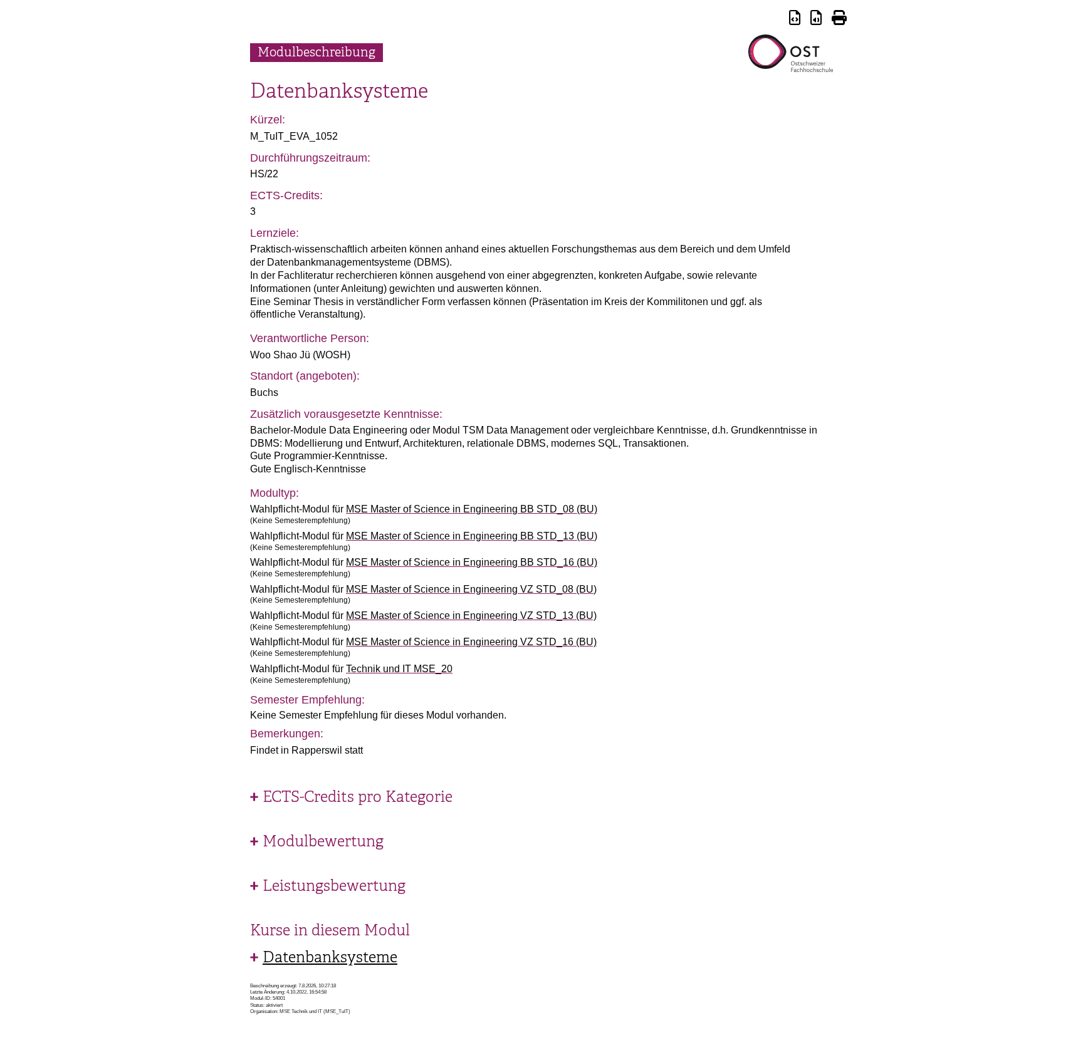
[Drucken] (839, 19)
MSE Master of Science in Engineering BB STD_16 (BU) (471, 562)
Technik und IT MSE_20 (399, 668)
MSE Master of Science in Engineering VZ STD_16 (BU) (471, 642)
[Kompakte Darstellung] (795, 19)
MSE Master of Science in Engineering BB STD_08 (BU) (471, 509)
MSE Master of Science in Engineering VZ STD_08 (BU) (471, 589)
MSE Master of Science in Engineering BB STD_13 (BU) (471, 536)
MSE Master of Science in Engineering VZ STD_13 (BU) (471, 615)
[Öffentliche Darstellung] (816, 19)
